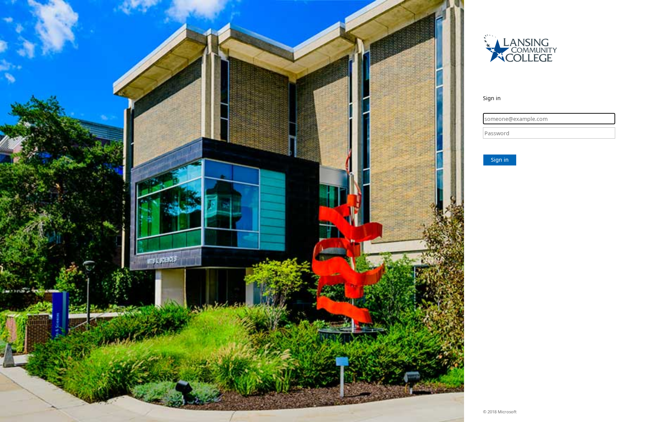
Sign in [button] (500, 159)
